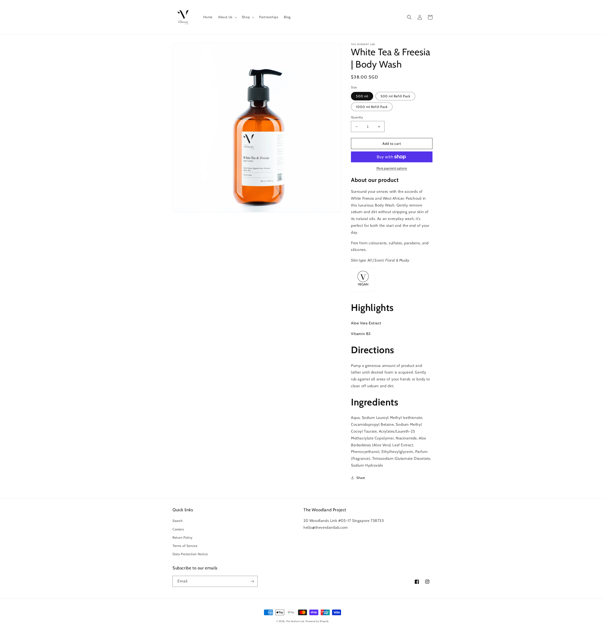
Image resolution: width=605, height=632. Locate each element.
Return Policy (183, 537)
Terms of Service (185, 546)
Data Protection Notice (190, 554)
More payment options (391, 168)
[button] (227, 17)
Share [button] (360, 478)
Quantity (357, 117)
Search (178, 521)
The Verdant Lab (295, 621)
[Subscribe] (252, 581)
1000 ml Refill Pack (372, 107)
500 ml (362, 96)
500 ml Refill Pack (395, 96)
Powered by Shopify (317, 621)
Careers (178, 529)
